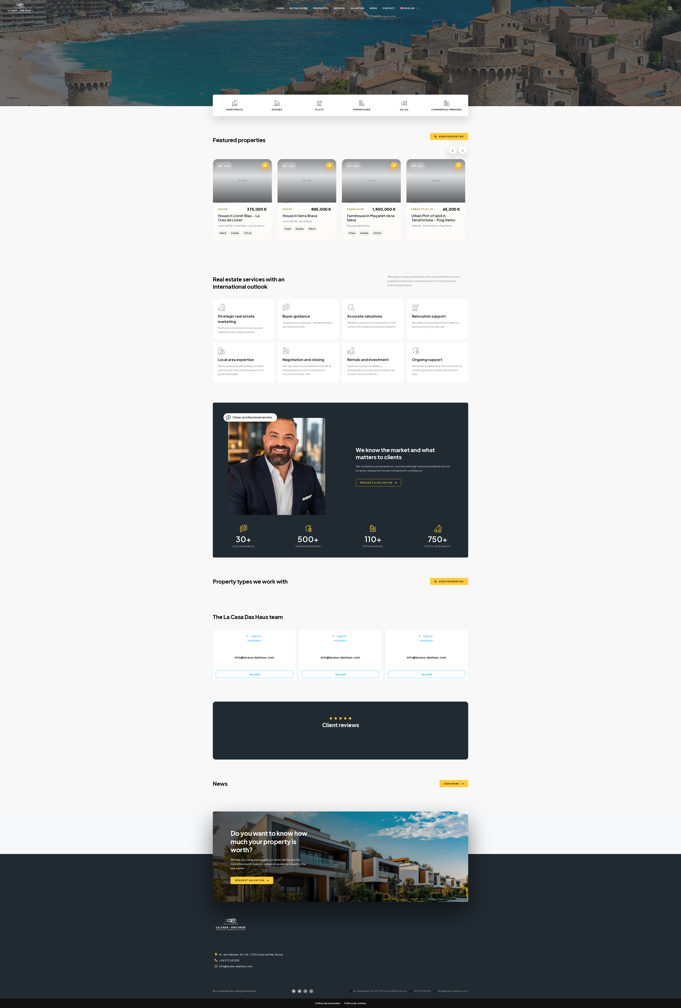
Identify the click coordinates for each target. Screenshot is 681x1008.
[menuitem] (670, 8)
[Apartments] (234, 103)
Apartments (234, 109)
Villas (404, 109)
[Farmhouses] (362, 103)
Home (280, 8)
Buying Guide (299, 8)
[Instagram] (305, 991)
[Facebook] (294, 991)
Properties (321, 8)
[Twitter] (299, 991)
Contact (388, 8)
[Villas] (404, 103)
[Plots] (319, 103)
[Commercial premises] (446, 103)
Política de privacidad (327, 1003)
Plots (319, 109)
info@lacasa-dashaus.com (254, 657)
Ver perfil (254, 674)
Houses (277, 109)
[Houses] (277, 103)
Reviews (339, 8)
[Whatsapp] (311, 991)
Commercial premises (446, 109)
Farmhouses (361, 109)
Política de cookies (355, 1003)
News (373, 8)
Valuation (357, 8)
